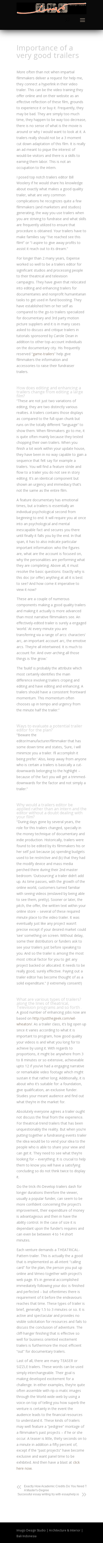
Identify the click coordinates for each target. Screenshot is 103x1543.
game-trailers (43, 353)
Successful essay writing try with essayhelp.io (48, 1494)
